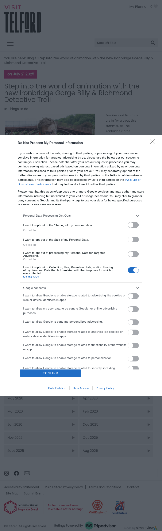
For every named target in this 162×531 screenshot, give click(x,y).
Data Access (81, 388)
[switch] (133, 225)
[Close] (154, 143)
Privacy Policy (105, 388)
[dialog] (81, 265)
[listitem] (81, 215)
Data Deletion (57, 388)
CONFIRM (50, 373)
